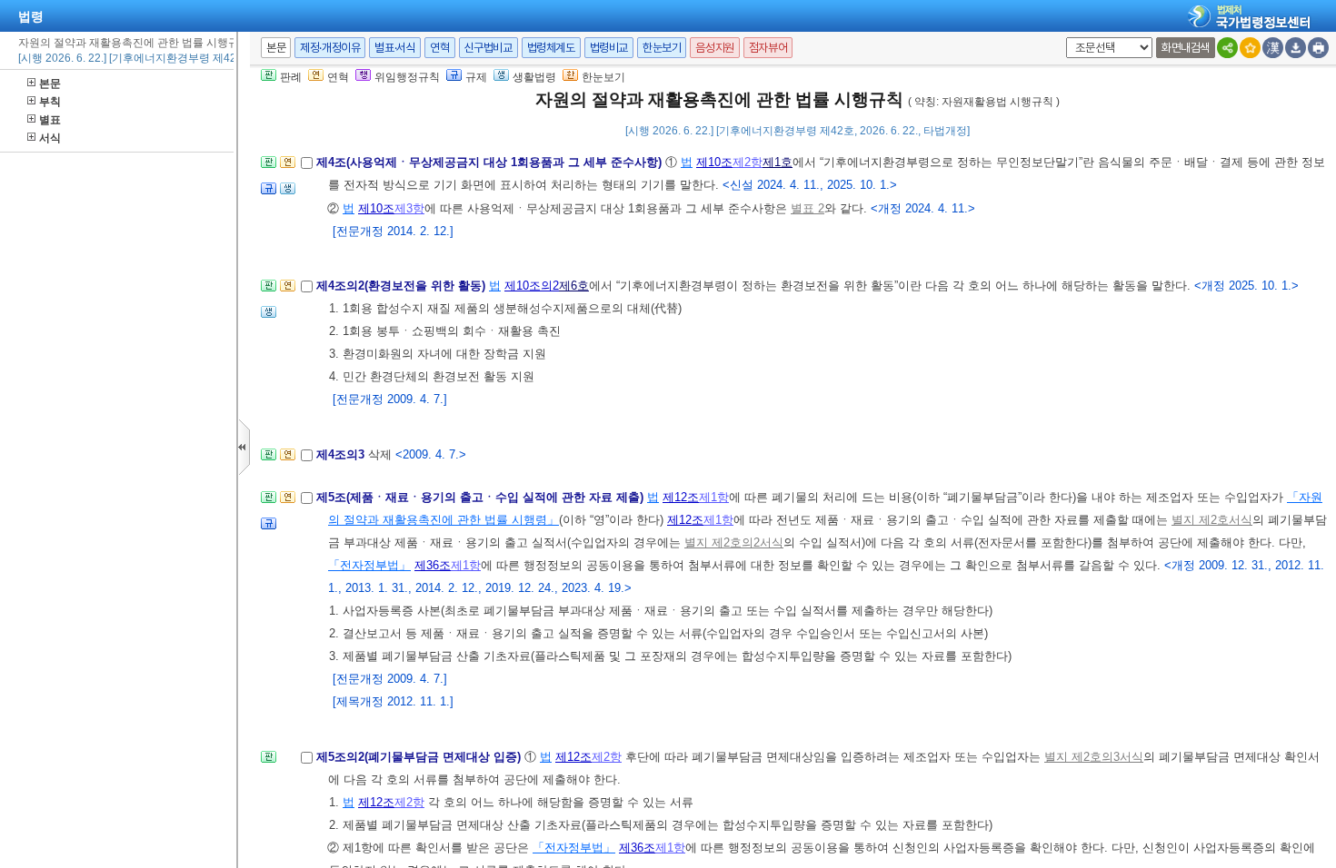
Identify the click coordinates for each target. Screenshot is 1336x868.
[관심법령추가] (1250, 47)
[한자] (1272, 47)
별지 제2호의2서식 (733, 542)
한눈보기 (662, 47)
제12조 (681, 497)
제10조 (714, 162)
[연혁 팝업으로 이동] (287, 167)
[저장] (1295, 47)
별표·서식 (394, 47)
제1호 (778, 162)
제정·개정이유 (330, 47)
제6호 (574, 285)
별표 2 (807, 208)
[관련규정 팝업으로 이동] (268, 194)
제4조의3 (342, 454)
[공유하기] (1227, 47)
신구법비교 (488, 47)
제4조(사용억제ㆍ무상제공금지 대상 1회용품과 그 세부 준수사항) (490, 162)
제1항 (714, 497)
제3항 (409, 208)
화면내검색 (1186, 47)
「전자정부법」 (369, 565)
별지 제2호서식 (1211, 520)
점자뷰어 (768, 47)
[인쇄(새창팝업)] (1318, 47)
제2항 (748, 162)
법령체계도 (551, 47)
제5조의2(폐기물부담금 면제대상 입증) (420, 757)
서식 (50, 138)
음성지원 (714, 47)
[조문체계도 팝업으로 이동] (268, 167)
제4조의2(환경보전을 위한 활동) (402, 285)
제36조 (432, 565)
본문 (50, 83)
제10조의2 (531, 285)
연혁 (439, 47)
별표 (50, 119)
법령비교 (609, 47)
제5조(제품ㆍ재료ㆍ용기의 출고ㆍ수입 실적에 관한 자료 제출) (481, 497)
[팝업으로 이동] (287, 194)
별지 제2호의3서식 (1093, 757)
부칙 (50, 101)
